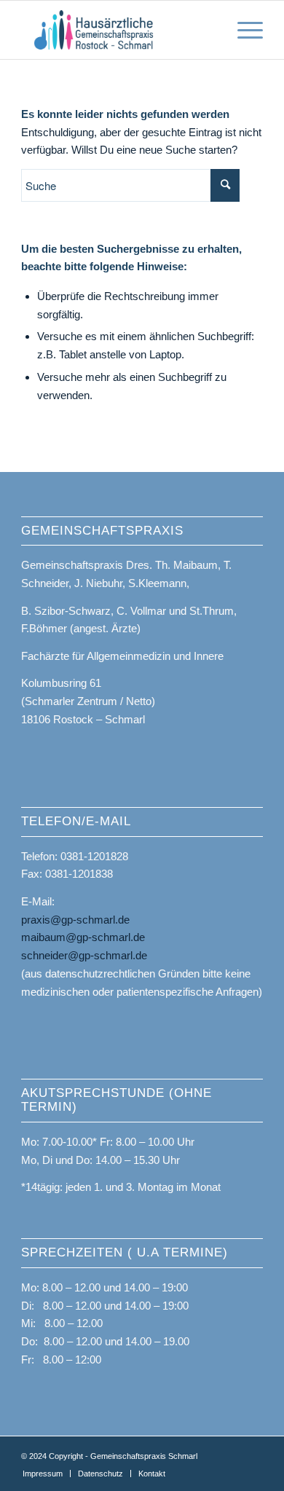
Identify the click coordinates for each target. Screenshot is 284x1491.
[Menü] (243, 30)
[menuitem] (42, 1473)
